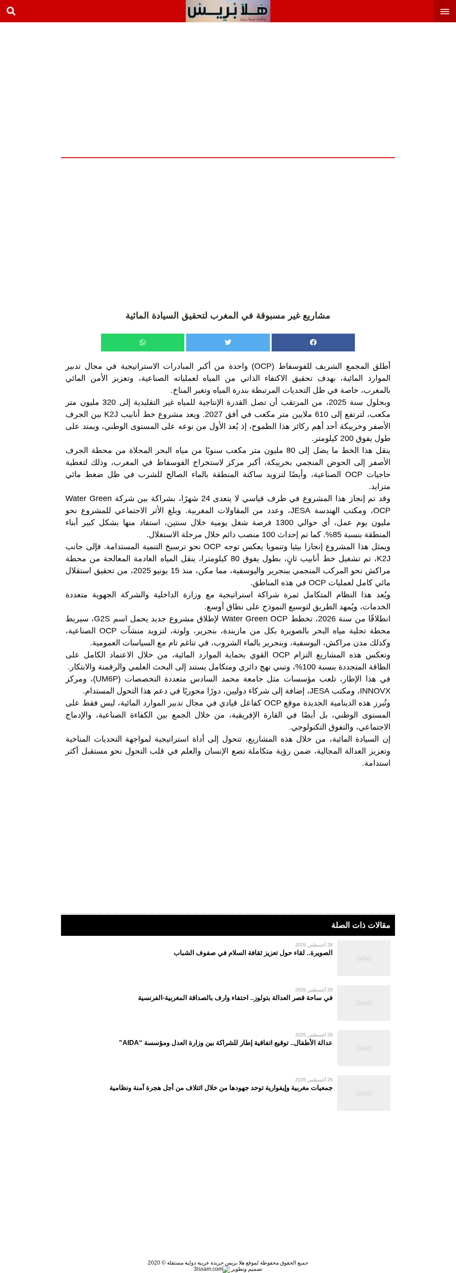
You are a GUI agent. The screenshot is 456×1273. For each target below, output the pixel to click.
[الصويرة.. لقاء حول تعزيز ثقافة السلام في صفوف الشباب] (228, 958)
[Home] (228, 11)
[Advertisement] (389, 89)
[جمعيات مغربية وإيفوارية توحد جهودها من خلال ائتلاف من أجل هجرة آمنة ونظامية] (228, 1093)
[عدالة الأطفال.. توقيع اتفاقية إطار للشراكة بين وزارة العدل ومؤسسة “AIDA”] (228, 1048)
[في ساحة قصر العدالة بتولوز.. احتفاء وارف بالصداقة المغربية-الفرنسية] (228, 1003)
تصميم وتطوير (246, 1269)
